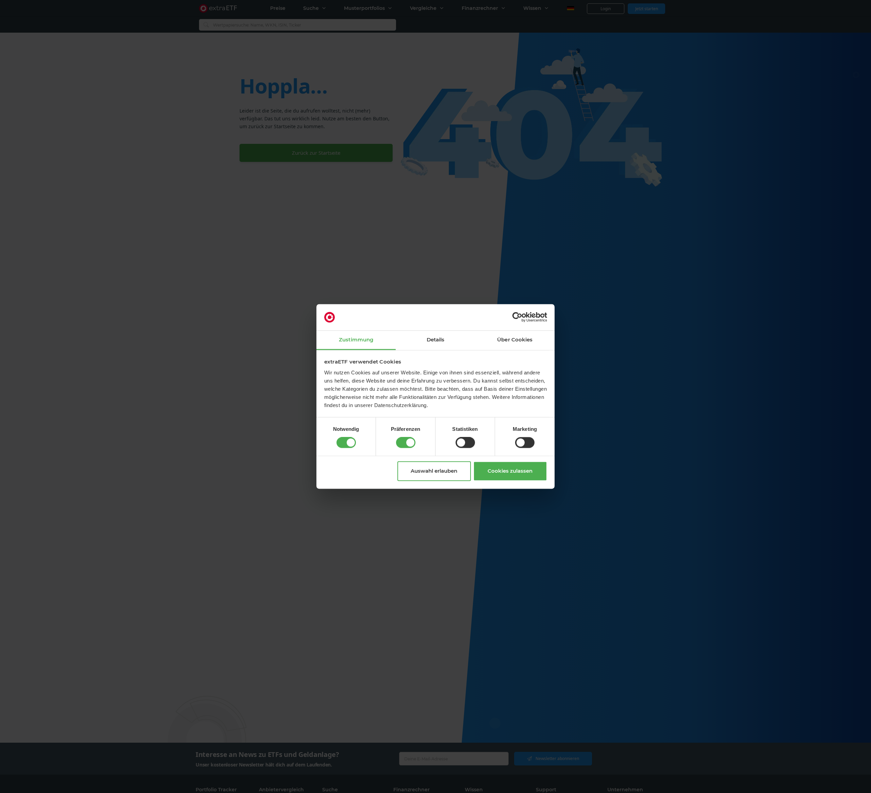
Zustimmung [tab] (356, 339)
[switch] (405, 442)
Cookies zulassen (510, 471)
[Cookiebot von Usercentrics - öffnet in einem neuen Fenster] (517, 317)
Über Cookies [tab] (514, 339)
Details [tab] (436, 339)
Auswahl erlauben (434, 471)
